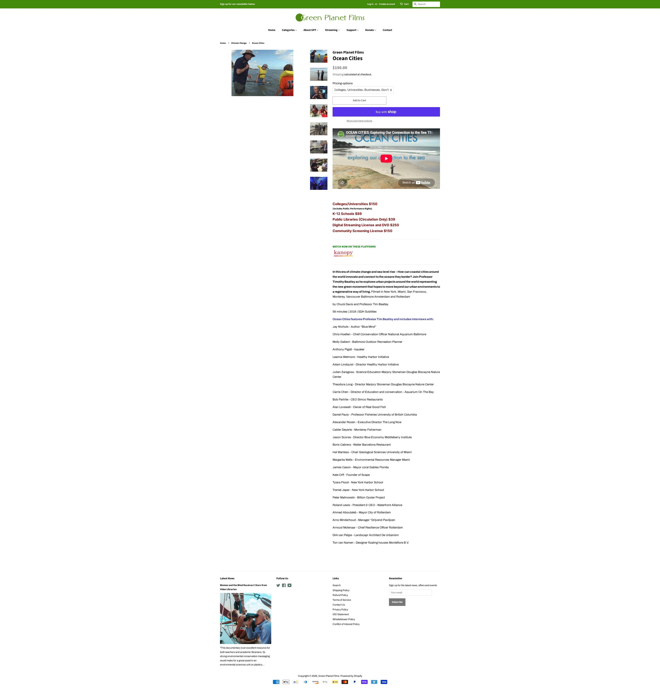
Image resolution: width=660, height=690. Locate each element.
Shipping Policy (341, 590)
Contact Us (339, 604)
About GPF (310, 30)
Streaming (331, 30)
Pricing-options (343, 83)
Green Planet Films (328, 676)
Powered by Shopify (351, 676)
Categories (288, 30)
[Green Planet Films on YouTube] (290, 586)
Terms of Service (342, 600)
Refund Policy (340, 595)
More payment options (359, 120)
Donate (369, 30)
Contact (387, 30)
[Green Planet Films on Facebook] (284, 586)
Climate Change (239, 43)
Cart (406, 4)
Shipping (338, 74)
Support (351, 30)
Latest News (227, 578)
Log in (370, 4)
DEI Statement (341, 614)
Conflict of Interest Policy (346, 624)
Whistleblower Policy (344, 619)
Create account (387, 4)
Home (271, 30)
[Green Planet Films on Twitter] (278, 586)
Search (337, 585)
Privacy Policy (340, 609)
